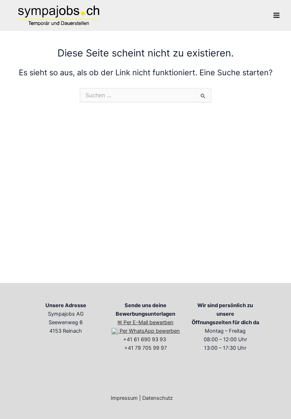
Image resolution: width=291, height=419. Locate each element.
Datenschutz (157, 398)
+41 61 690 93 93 (145, 339)
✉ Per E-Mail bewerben (145, 322)
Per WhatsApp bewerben (149, 331)
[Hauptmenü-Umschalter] (276, 15)
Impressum (124, 398)
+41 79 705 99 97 (145, 348)
